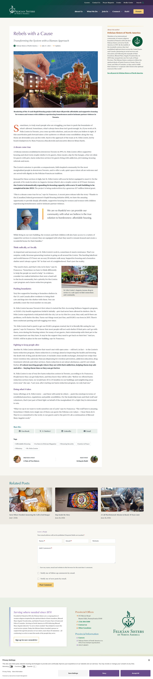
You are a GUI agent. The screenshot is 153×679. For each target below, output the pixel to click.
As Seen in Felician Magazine (45, 444)
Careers (87, 2)
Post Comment (46, 585)
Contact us (82, 625)
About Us (79, 11)
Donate (139, 11)
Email (69, 541)
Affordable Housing (22, 444)
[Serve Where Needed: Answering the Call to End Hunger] (30, 500)
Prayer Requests (108, 2)
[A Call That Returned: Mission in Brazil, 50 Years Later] (122, 500)
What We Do (92, 11)
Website (95, 541)
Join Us (105, 11)
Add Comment (45, 548)
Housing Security (67, 444)
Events (118, 2)
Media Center (128, 2)
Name (42, 541)
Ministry (18, 448)
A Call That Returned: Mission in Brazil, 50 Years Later (120, 515)
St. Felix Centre (32, 448)
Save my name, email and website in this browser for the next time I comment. (66, 567)
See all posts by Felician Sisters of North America (125, 73)
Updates (58, 46)
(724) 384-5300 (84, 622)
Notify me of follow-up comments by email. (57, 573)
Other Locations (84, 628)
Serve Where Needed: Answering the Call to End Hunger (29, 515)
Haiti (127, 11)
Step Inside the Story (62, 515)
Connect (116, 11)
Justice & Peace (83, 444)
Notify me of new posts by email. (53, 579)
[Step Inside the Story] (76, 500)
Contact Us (96, 2)
